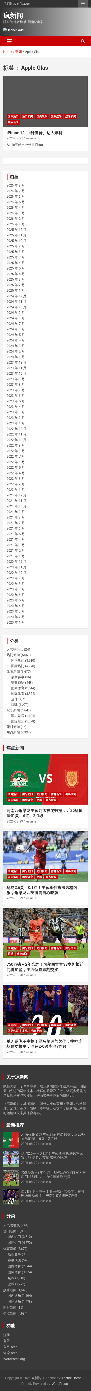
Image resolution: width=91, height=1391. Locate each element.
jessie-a (31, 138)
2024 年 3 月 (16, 346)
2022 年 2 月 (16, 484)
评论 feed (10, 1353)
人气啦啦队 (15, 649)
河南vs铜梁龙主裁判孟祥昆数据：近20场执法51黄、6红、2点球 (53, 1136)
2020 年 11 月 (17, 567)
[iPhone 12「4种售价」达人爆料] (45, 101)
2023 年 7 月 (16, 390)
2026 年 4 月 (16, 208)
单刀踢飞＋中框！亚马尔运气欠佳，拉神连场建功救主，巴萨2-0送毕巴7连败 (53, 1193)
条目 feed (10, 1347)
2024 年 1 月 (16, 357)
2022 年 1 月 (16, 490)
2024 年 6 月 (16, 329)
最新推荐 (15, 1125)
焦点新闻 (13, 122)
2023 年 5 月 (16, 401)
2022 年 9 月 (16, 445)
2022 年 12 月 (17, 429)
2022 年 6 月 (16, 462)
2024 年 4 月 (16, 340)
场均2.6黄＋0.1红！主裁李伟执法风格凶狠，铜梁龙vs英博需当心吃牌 (52, 1155)
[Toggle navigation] (9, 41)
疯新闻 (13, 15)
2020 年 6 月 (16, 595)
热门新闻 (27, 116)
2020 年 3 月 (16, 611)
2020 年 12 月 (17, 562)
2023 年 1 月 (16, 423)
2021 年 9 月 (16, 512)
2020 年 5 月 (16, 600)
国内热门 (17, 661)
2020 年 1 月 (16, 622)
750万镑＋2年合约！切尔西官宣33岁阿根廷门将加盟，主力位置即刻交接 (53, 1174)
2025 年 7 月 (16, 257)
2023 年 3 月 (16, 412)
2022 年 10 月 (17, 440)
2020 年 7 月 (16, 589)
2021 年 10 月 (17, 506)
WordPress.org (14, 1359)
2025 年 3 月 (16, 279)
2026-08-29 (15, 821)
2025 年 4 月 (16, 274)
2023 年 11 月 (17, 368)
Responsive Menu (83, 4)
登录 (6, 1341)
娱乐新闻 (70, 116)
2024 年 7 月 (16, 324)
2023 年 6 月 (16, 396)
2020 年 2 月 (16, 617)
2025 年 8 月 (16, 252)
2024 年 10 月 (17, 307)
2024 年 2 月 (16, 351)
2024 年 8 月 (16, 318)
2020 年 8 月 (16, 584)
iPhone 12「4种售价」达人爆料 (35, 132)
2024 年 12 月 (17, 296)
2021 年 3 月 (16, 545)
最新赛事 (17, 677)
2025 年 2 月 (16, 285)
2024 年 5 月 (16, 335)
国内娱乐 (42, 116)
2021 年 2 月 (16, 551)
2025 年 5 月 (16, 268)
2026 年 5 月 (16, 202)
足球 (14, 699)
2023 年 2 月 (16, 418)
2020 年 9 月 (16, 578)
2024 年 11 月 (17, 302)
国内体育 (17, 688)
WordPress (60, 1384)
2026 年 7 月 (16, 191)
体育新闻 (13, 672)
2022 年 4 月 (16, 473)
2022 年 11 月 (17, 434)
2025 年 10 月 (17, 241)
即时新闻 (13, 727)
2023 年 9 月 (16, 379)
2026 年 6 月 (16, 196)
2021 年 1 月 (16, 556)
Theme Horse (72, 1378)
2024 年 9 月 (16, 313)
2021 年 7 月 (16, 523)
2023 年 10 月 (17, 374)
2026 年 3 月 (16, 213)
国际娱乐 (56, 116)
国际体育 (17, 694)
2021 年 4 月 (16, 539)
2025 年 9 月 (16, 246)
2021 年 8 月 (16, 517)
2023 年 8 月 (16, 385)
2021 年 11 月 (17, 501)
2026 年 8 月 (16, 185)
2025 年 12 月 (17, 230)
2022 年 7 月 (16, 457)
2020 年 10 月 (17, 573)
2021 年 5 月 (16, 534)
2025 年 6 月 (16, 263)
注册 (6, 1335)
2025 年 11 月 (17, 235)
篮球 (14, 705)
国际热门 (13, 116)
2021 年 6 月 (16, 528)
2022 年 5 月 (16, 468)
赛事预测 (17, 683)
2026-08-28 (15, 975)
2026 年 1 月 (16, 224)
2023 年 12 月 (17, 362)
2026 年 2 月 (16, 219)
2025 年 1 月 (16, 291)
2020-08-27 (15, 138)
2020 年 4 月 (16, 606)
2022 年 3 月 (16, 479)
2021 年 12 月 (17, 495)
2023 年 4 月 (16, 407)
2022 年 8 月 (16, 451)
